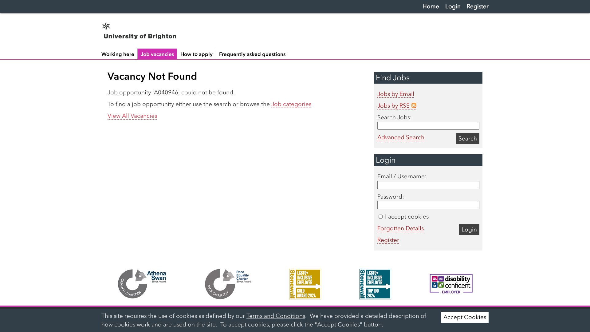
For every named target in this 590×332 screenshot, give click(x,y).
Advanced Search (400, 137)
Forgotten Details (400, 228)
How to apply (196, 54)
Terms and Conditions (275, 315)
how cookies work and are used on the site (158, 324)
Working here (117, 54)
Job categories (291, 104)
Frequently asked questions (252, 54)
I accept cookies (406, 216)
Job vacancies (157, 54)
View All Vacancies (132, 115)
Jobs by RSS (393, 105)
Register (478, 6)
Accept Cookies (464, 317)
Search (467, 138)
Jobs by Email (395, 93)
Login (453, 6)
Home (431, 6)
